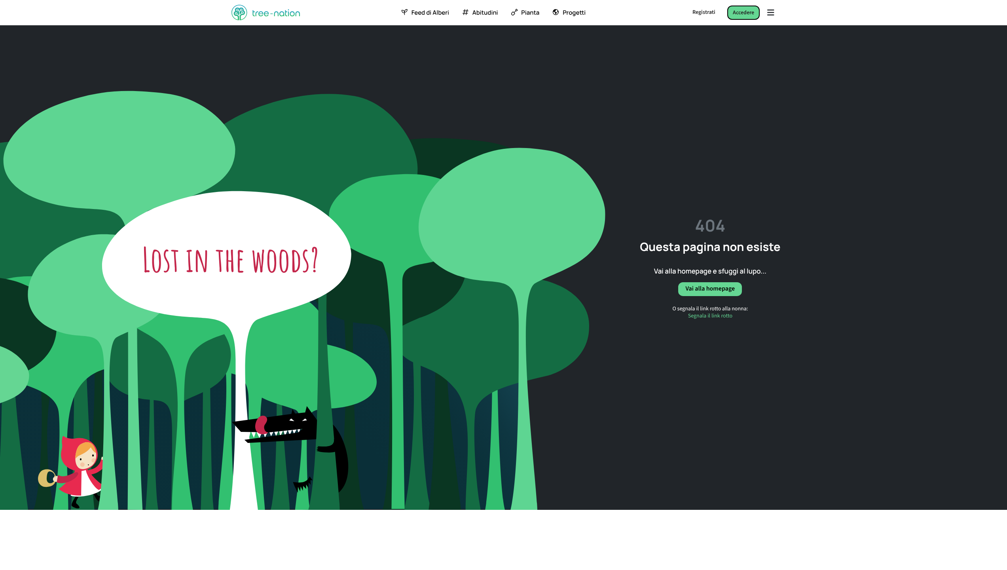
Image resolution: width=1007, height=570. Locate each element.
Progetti (574, 12)
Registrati (703, 12)
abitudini (485, 12)
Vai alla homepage (710, 289)
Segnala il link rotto (710, 316)
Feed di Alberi (430, 12)
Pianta (530, 12)
